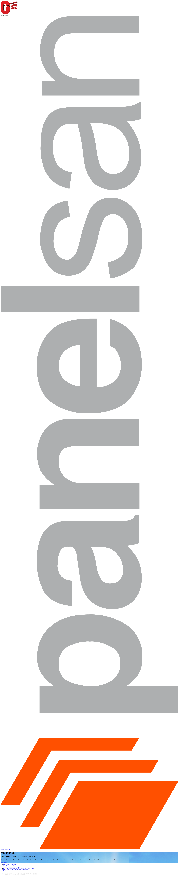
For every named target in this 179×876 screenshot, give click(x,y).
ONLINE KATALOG (5, 849)
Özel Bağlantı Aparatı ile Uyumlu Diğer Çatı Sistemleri (15, 869)
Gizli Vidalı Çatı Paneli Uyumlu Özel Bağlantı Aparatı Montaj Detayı (18, 868)
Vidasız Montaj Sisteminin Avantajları (11, 867)
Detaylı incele (4, 862)
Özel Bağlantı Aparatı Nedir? (9, 864)
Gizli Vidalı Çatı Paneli (8, 865)
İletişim (5, 870)
